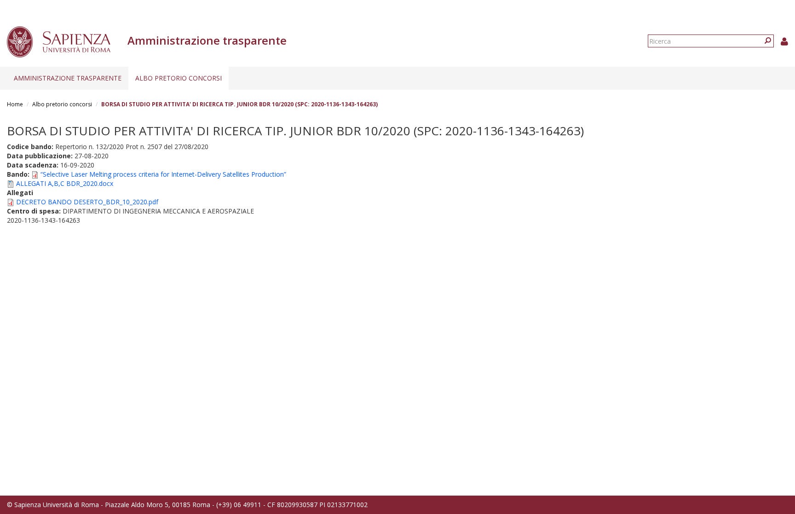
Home (15, 104)
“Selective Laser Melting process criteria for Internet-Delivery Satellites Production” (163, 174)
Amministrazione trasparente (67, 78)
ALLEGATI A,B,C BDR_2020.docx (64, 183)
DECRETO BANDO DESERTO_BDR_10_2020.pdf (87, 201)
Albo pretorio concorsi (178, 78)
